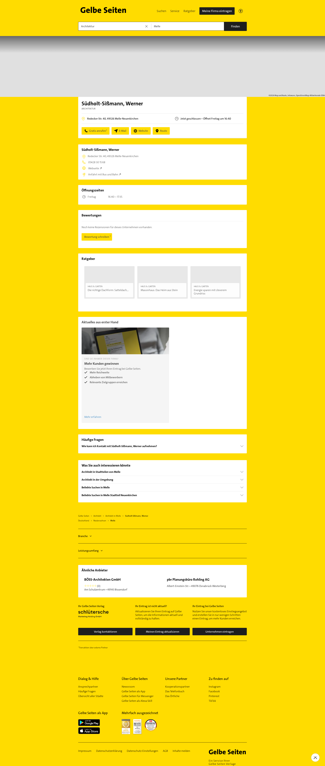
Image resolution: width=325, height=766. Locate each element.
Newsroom (128, 686)
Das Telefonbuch (174, 691)
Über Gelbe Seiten (135, 679)
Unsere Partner (176, 679)
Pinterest (214, 696)
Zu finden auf (219, 679)
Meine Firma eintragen (217, 11)
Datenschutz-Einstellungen (142, 751)
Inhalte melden (181, 751)
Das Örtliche (172, 696)
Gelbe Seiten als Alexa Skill (137, 701)
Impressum (84, 751)
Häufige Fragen (87, 691)
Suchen (161, 11)
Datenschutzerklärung (109, 751)
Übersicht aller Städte (90, 696)
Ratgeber (189, 11)
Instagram (215, 686)
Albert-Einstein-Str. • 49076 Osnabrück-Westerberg (196, 582)
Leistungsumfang (88, 550)
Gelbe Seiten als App (133, 691)
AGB (165, 751)
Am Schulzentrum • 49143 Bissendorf (105, 584)
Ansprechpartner (88, 686)
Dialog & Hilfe (88, 679)
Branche (83, 536)
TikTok (212, 701)
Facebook (214, 691)
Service (174, 11)
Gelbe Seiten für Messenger (138, 696)
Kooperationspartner (177, 686)
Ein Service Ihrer (222, 762)
